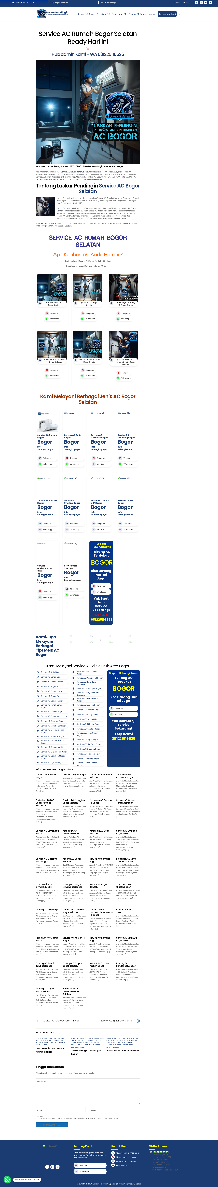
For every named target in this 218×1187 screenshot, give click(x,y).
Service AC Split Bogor (72, 436)
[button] (7, 1179)
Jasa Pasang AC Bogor (92, 1040)
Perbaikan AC (103, 14)
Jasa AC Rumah (41, 1038)
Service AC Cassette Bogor (99, 436)
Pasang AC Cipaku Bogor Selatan (45, 990)
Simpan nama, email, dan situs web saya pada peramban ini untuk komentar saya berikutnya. (79, 1118)
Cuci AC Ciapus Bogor (74, 774)
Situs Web (41, 1116)
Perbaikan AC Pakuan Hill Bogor (100, 801)
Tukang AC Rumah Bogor (46, 223)
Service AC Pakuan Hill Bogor (74, 939)
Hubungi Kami (168, 14)
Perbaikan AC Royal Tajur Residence (126, 860)
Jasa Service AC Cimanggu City (44, 885)
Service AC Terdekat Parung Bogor (61, 1020)
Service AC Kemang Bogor (99, 939)
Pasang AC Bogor (137, 14)
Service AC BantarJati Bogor (89, 1045)
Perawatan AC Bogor (44, 1040)
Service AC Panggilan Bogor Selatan (74, 801)
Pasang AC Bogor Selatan (72, 860)
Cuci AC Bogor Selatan (123, 911)
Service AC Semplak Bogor (99, 860)
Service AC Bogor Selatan (109, 188)
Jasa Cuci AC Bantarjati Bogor (122, 1050)
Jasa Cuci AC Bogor (56, 1038)
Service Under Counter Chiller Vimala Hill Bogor (101, 912)
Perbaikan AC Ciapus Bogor (47, 939)
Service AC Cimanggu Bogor (47, 832)
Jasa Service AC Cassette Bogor (124, 776)
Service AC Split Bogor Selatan (101, 776)
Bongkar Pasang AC (79, 1038)
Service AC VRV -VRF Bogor (100, 501)
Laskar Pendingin (64, 208)
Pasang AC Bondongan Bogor (125, 964)
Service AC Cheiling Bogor (72, 501)
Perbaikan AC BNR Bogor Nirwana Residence (45, 803)
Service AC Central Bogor (47, 501)
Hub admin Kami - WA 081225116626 (88, 54)
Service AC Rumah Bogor (47, 436)
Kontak (151, 14)
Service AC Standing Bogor (126, 436)
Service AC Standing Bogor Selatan (73, 911)
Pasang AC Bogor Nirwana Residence (72, 885)
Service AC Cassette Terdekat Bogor (127, 801)
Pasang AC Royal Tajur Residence (44, 964)
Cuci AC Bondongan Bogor (46, 776)
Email (94, 1110)
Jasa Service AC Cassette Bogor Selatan (71, 991)
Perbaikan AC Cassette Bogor (71, 832)
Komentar (42, 1082)
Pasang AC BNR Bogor (47, 909)
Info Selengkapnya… (45, 448)
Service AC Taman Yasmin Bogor (99, 964)
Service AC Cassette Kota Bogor (47, 860)
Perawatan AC (119, 14)
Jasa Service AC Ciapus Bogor (124, 885)
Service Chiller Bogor (125, 501)
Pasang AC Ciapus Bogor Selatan (72, 964)
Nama (40, 1110)
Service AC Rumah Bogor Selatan (74, 172)
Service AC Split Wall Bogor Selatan (126, 939)
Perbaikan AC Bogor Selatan (99, 832)
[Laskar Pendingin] (53, 17)
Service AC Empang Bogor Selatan (126, 832)
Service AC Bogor (85, 14)
